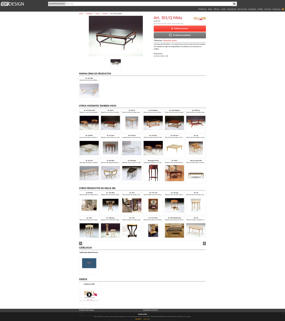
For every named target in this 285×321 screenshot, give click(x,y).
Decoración (242, 9)
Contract (267, 9)
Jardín (223, 9)
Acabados (252, 9)
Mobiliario (202, 9)
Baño (210, 9)
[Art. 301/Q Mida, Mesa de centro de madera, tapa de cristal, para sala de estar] (116, 63)
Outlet (260, 9)
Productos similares (181, 35)
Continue (138, 319)
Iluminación (231, 9)
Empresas (276, 9)
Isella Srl (157, 21)
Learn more (147, 319)
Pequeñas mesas (170, 40)
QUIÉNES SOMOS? (150, 310)
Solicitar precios (180, 29)
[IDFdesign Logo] (24, 4)
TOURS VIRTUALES (86, 310)
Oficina (216, 9)
